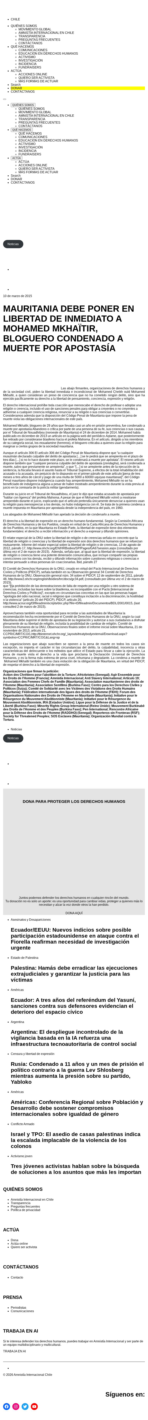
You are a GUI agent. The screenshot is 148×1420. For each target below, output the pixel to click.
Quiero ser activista (24, 1247)
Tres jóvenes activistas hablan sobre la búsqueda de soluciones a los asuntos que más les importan (76, 1169)
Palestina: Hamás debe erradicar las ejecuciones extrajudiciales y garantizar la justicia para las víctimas (74, 974)
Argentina (17, 1022)
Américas (17, 989)
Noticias (16, 729)
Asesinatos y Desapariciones (31, 919)
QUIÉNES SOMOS (23, 1189)
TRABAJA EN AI (14, 1351)
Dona (14, 1240)
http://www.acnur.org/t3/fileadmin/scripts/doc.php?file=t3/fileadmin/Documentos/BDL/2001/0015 (67, 603)
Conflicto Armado (22, 1124)
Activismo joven (21, 1156)
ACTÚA (11, 1229)
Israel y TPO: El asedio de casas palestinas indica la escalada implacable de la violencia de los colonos (75, 1140)
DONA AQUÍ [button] (74, 913)
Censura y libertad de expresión (32, 1053)
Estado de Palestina (24, 957)
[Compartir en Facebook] (20, 269)
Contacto (17, 1277)
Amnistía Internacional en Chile (32, 1199)
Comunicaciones (22, 1311)
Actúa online (19, 1243)
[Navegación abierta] (4, 99)
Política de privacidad (25, 1210)
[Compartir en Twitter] (20, 289)
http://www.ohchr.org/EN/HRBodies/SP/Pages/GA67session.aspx (71, 548)
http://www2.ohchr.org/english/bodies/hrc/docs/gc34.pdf (45, 579)
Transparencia (20, 1203)
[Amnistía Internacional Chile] (25, 12)
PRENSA (12, 1297)
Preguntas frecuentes (25, 1206)
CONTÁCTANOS (21, 1266)
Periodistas (18, 1307)
